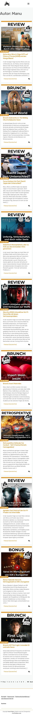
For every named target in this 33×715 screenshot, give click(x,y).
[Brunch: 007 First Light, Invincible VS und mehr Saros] (16, 627)
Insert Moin (11, 711)
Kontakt (3, 696)
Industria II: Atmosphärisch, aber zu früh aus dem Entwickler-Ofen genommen (16, 247)
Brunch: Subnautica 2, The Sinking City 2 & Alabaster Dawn (15, 119)
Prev (4, 682)
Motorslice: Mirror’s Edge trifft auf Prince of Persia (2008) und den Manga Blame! (15, 56)
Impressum (10, 696)
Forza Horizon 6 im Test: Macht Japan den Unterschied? (14, 182)
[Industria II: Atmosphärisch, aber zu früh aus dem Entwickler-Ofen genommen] (16, 226)
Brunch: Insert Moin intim (12, 384)
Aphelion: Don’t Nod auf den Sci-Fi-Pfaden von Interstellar (15, 511)
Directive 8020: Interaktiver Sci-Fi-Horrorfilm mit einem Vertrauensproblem (16, 314)
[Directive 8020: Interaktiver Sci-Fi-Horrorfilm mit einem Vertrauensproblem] (16, 294)
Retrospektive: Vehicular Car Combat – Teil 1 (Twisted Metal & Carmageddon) (14, 445)
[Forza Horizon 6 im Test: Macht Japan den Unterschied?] (16, 163)
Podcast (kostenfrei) (10, 79)
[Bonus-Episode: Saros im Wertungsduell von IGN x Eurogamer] (16, 561)
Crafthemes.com (16, 713)
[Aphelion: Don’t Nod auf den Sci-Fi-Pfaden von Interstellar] (16, 492)
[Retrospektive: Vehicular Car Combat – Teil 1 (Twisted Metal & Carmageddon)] (16, 425)
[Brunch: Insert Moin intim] (16, 365)
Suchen (3, 703)
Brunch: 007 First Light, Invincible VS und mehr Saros (16, 646)
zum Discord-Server (7, 698)
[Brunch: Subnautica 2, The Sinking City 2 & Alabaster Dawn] (16, 99)
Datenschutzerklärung (22, 696)
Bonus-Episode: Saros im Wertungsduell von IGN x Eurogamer (16, 581)
